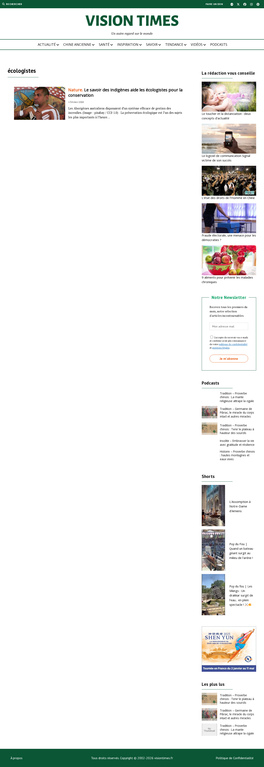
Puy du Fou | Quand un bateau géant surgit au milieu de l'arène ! (241, 551)
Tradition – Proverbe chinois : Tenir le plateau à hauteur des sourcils (237, 429)
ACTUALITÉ (47, 44)
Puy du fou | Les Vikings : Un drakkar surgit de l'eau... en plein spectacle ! (241, 595)
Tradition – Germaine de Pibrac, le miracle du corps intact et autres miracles (237, 412)
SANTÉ (104, 44)
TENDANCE (174, 44)
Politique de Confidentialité (234, 758)
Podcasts (218, 44)
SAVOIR (152, 44)
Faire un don (214, 4)
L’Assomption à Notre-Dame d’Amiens (240, 506)
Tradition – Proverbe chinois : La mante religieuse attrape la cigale (237, 397)
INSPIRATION (127, 44)
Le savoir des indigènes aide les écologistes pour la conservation (125, 92)
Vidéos (197, 44)
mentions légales (220, 347)
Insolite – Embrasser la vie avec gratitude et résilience (237, 442)
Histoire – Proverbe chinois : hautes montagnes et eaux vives (237, 455)
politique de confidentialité (233, 344)
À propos (16, 758)
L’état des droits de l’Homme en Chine (228, 198)
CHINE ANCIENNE (77, 44)
